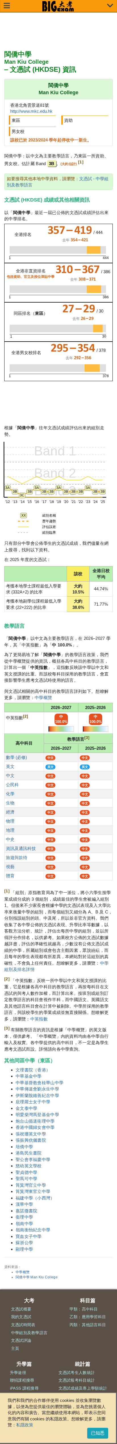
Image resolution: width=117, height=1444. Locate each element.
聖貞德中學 (26, 1172)
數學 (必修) (16, 757)
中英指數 (39, 1018)
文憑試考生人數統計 (76, 1372)
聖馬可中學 (26, 1178)
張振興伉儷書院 (31, 1140)
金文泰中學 (26, 1108)
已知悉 (98, 1433)
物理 (10, 821)
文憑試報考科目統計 (76, 1380)
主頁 (15, 1348)
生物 (10, 802)
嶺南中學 (24, 1223)
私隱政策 (24, 1424)
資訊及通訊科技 (21, 848)
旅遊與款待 (16, 857)
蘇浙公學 (24, 1242)
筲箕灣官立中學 (31, 1185)
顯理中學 (24, 1249)
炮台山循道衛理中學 (35, 1121)
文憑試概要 (21, 1309)
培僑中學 (24, 1146)
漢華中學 (24, 1204)
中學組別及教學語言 (29, 1332)
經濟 (10, 812)
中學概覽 (43, 697)
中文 (10, 775)
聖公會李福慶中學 (33, 1159)
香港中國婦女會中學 (35, 1127)
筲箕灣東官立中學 (33, 1191)
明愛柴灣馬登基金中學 (37, 1114)
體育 (10, 875)
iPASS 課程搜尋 (24, 1388)
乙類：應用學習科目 (88, 1316)
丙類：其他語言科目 (88, 1324)
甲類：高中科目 (84, 1309)
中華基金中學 (29, 1076)
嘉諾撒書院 (26, 1210)
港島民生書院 (29, 1153)
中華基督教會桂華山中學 (39, 1082)
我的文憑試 (21, 1316)
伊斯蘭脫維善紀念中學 (37, 1095)
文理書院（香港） (33, 1069)
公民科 (12, 784)
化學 (10, 793)
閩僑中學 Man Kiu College (37, 1277)
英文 (10, 766)
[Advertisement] (58, 31)
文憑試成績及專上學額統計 (82, 1388)
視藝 (10, 866)
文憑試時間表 (23, 1324)
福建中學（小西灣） (35, 1198)
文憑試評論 (21, 1340)
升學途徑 (18, 1372)
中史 (10, 839)
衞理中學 (24, 1217)
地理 (10, 830)
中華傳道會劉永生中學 (37, 1088)
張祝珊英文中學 (31, 1133)
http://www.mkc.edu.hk (31, 111)
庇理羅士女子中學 (33, 1101)
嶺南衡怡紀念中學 (33, 1229)
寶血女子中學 (29, 1236)
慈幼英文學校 (29, 1165)
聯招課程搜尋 (22, 1380)
